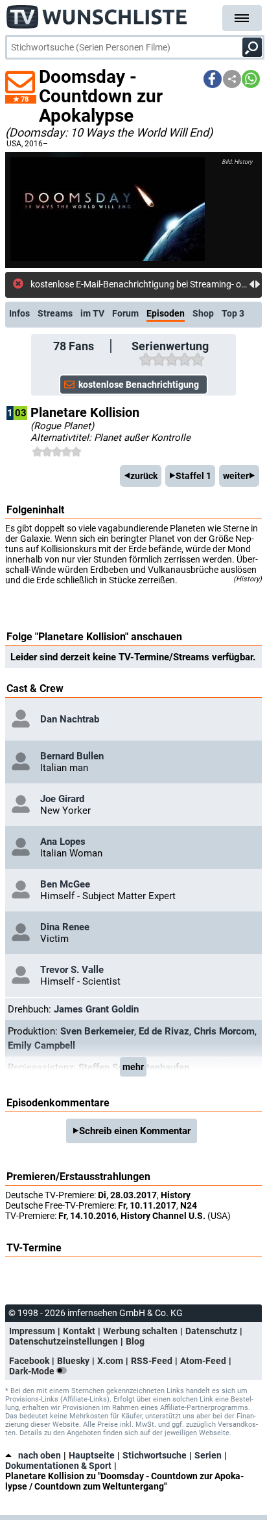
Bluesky (73, 1361)
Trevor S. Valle (72, 970)
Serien (208, 1455)
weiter (236, 476)
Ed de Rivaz (164, 1031)
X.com (110, 1361)
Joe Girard (62, 799)
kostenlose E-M (60, 284)
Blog (135, 1341)
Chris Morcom (224, 1031)
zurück (143, 476)
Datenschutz (211, 1331)
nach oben (39, 1455)
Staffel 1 (193, 476)
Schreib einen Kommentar (135, 1131)
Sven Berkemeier (97, 1031)
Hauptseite (92, 1455)
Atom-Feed (203, 1361)
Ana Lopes (63, 841)
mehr (133, 1067)
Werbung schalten (140, 1331)
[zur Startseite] (97, 13)
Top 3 (233, 313)
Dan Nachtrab (69, 719)
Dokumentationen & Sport (58, 1465)
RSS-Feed (151, 1361)
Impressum (32, 1331)
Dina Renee (64, 927)
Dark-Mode (32, 1371)
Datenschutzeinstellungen (63, 1341)
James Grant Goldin (96, 1009)
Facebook (29, 1361)
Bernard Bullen (72, 756)
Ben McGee (65, 884)
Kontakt (79, 1331)
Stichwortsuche (154, 1455)
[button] (212, 79)
